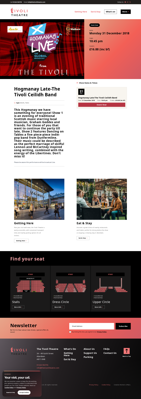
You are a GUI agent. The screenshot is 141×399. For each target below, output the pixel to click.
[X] (130, 2)
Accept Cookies (24, 392)
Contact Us (109, 353)
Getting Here (81, 11)
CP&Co (128, 385)
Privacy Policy (102, 332)
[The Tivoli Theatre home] (19, 11)
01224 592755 (17, 2)
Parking (88, 357)
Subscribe (123, 326)
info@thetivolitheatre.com (36, 2)
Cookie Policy (106, 385)
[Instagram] (127, 2)
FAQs (106, 349)
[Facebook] (125, 2)
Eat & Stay (95, 11)
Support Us (90, 353)
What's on (110, 11)
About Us (89, 349)
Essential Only (10, 392)
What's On (70, 349)
